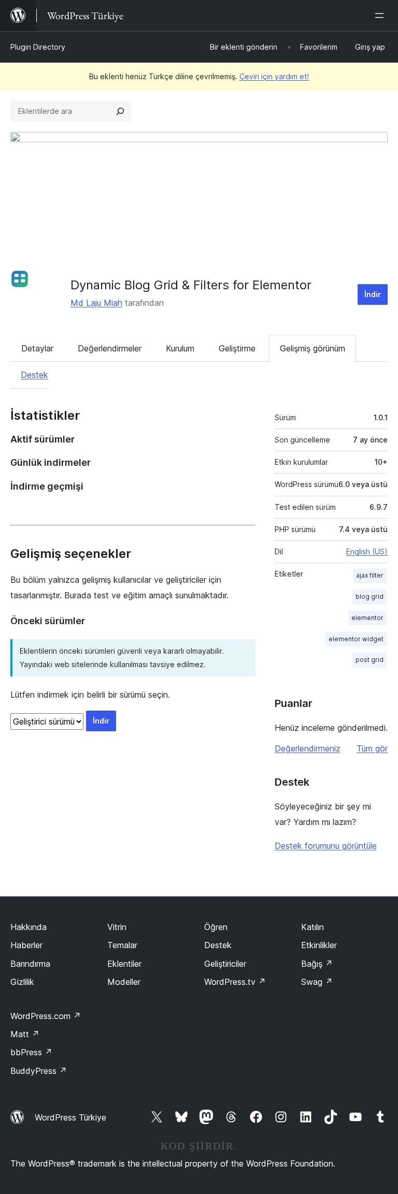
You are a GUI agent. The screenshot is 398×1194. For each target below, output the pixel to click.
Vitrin (116, 927)
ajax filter (369, 575)
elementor (367, 618)
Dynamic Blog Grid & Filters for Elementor (190, 284)
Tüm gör (372, 748)
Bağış (317, 964)
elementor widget (356, 639)
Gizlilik (22, 982)
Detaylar (37, 348)
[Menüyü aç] (381, 15)
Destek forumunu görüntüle (326, 846)
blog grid (369, 596)
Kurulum (180, 348)
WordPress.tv (235, 982)
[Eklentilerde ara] (120, 111)
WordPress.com (45, 1016)
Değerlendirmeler (109, 348)
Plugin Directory (37, 46)
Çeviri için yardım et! (274, 76)
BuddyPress (38, 1071)
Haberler (26, 945)
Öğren (216, 927)
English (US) (367, 551)
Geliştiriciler (225, 964)
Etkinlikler (319, 945)
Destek (34, 375)
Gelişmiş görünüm (312, 348)
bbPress (31, 1052)
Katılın (312, 927)
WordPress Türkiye (70, 1117)
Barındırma (30, 964)
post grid (369, 660)
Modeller (123, 982)
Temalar (122, 945)
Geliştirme (237, 348)
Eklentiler (124, 964)
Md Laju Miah (96, 303)
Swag (317, 982)
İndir (372, 294)
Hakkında (28, 927)
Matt (24, 1034)
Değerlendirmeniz (307, 748)
